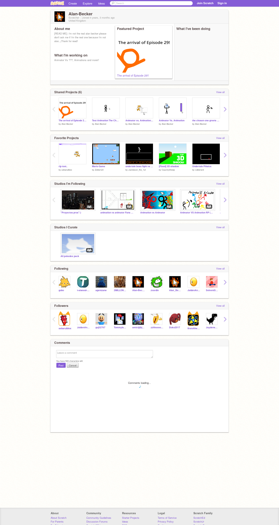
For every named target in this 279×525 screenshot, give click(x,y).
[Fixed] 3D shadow (169, 166)
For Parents (57, 521)
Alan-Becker (138, 290)
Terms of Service (167, 518)
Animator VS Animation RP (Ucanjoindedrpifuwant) (197, 212)
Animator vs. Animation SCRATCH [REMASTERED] (139, 120)
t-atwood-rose (83, 290)
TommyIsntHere (120, 327)
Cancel (72, 365)
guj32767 (100, 327)
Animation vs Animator (152, 212)
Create (73, 3)
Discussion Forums (97, 521)
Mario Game (98, 166)
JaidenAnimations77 (194, 290)
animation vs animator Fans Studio (117, 212)
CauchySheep (168, 169)
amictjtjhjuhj (138, 327)
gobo (61, 290)
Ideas (101, 3)
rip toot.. (63, 166)
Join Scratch (205, 3)
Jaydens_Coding (212, 327)
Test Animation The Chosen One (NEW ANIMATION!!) (106, 120)
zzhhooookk (157, 327)
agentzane (101, 290)
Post (61, 365)
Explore (87, 3)
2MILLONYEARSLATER (120, 290)
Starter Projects (130, 518)
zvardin (155, 290)
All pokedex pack (70, 256)
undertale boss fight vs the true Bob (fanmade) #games (139, 166)
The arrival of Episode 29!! (133, 75)
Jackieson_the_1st (137, 169)
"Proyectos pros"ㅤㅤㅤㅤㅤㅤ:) (71, 212)
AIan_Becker (175, 290)
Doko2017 (174, 327)
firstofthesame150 (194, 328)
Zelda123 (99, 169)
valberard (199, 169)
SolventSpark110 (212, 290)
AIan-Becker (67, 123)
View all (220, 92)
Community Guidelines (98, 518)
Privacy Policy (166, 521)
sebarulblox (66, 169)
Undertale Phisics (201, 166)
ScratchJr (198, 521)
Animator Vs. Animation (171, 120)
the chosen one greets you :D (206, 120)
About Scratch (58, 518)
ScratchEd (199, 518)
